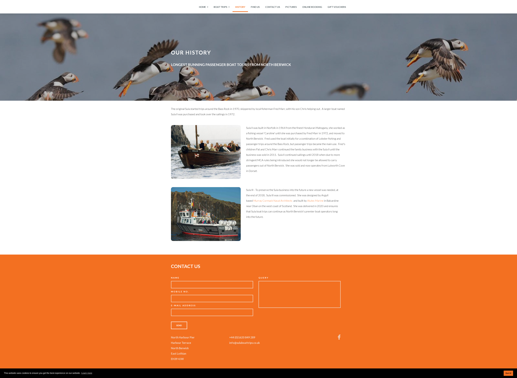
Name (175, 277)
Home (202, 7)
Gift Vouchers (337, 7)
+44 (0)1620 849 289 (242, 337)
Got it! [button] (508, 373)
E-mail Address (183, 305)
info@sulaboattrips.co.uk (244, 342)
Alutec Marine (315, 200)
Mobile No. (180, 291)
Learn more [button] (86, 373)
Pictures (291, 7)
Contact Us (272, 7)
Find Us (255, 7)
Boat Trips (221, 7)
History (240, 7)
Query (263, 277)
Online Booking (312, 7)
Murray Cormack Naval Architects (272, 200)
